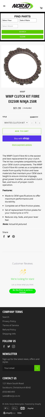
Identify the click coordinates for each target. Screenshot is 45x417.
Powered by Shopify (33, 404)
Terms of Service (10, 325)
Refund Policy (9, 329)
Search (5, 316)
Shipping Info (9, 333)
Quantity (34, 117)
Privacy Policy (9, 321)
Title (4, 117)
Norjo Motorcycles (17, 404)
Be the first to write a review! (22, 291)
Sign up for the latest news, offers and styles (21, 360)
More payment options (22, 144)
